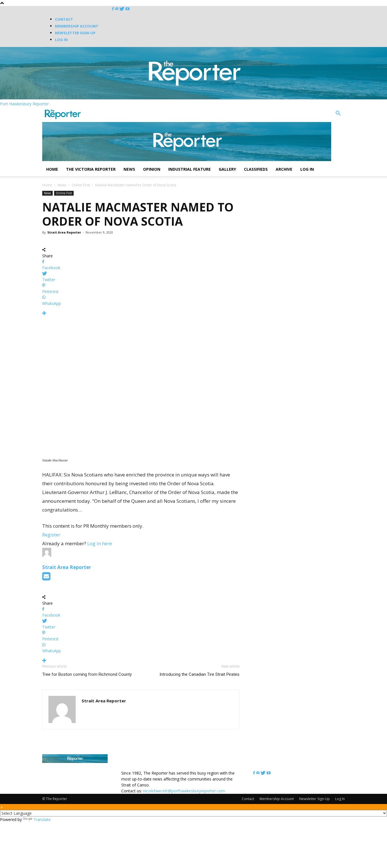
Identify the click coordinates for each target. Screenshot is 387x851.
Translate (42, 819)
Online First (81, 185)
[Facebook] (113, 9)
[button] (338, 114)
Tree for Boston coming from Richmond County (87, 674)
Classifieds (256, 169)
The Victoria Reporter (91, 169)
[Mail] (117, 9)
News (129, 169)
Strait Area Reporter (64, 232)
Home (52, 169)
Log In (61, 39)
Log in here (99, 543)
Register (51, 534)
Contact (64, 19)
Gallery (227, 169)
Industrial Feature (189, 169)
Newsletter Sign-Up (75, 32)
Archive (284, 169)
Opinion (151, 169)
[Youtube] (127, 9)
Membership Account (76, 26)
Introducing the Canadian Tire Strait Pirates (199, 674)
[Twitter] (123, 9)
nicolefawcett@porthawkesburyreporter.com (184, 791)
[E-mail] (46, 578)
